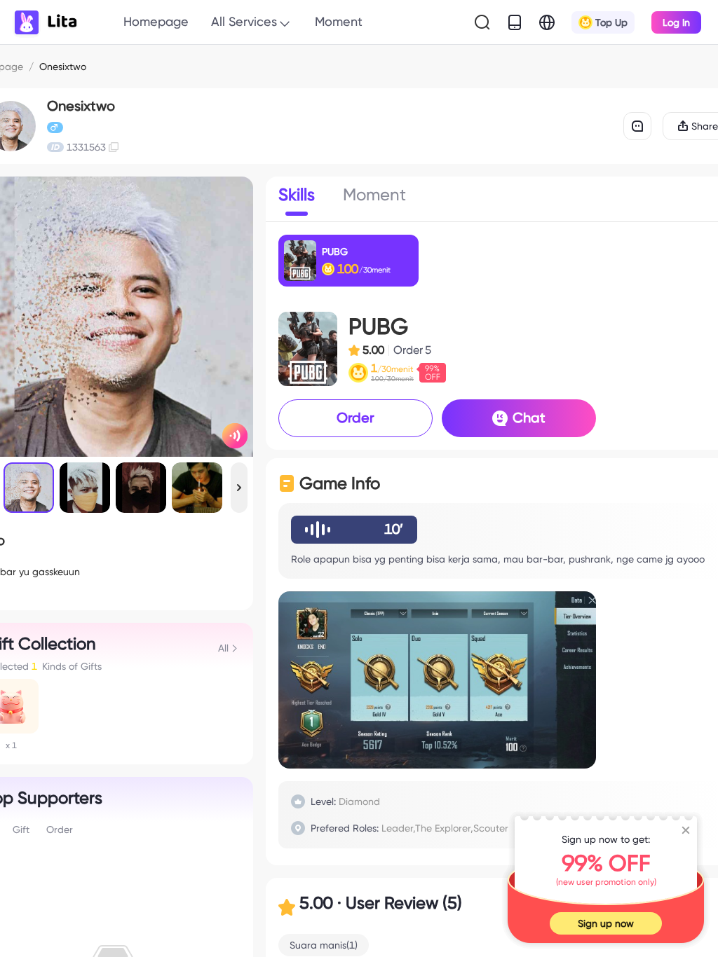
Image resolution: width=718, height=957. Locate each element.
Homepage (156, 21)
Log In (676, 22)
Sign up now (606, 923)
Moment (339, 21)
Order (355, 417)
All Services (244, 21)
